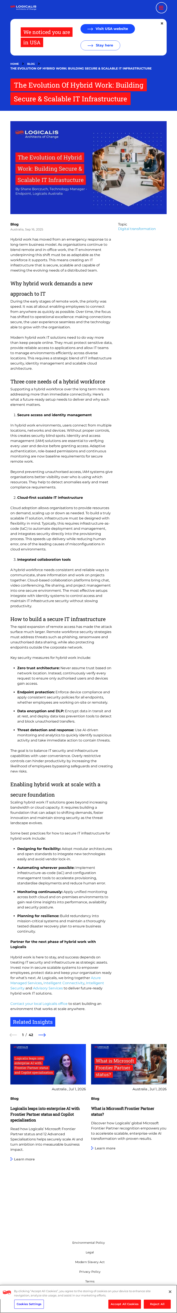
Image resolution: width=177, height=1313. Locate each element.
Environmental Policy (88, 1243)
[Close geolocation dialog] (162, 23)
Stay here (104, 45)
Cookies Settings (29, 1304)
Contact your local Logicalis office (39, 1004)
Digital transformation (137, 229)
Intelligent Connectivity (63, 983)
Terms (90, 1281)
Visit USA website (111, 29)
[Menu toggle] (161, 8)
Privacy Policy (90, 1272)
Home (14, 63)
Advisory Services (48, 988)
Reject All (157, 1304)
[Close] (170, 1291)
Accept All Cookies (125, 1304)
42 (31, 1035)
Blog (31, 63)
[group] (48, 1136)
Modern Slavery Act (90, 1262)
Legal (90, 1252)
